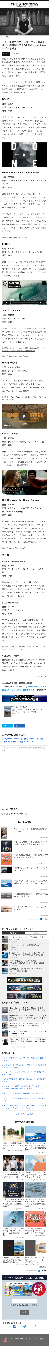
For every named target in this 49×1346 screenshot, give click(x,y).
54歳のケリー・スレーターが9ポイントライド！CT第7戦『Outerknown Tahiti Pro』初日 (28, 955)
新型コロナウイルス (28, 742)
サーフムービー (10, 742)
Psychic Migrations (22, 663)
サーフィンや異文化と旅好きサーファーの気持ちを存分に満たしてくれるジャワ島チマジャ (24, 1106)
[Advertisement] (24, 779)
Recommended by (34, 919)
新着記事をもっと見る (24, 1114)
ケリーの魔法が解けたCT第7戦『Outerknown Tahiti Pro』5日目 (26, 962)
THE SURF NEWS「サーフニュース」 (20, 1339)
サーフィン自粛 (37, 739)
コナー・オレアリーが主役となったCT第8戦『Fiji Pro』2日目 (24, 1099)
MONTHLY (13, 933)
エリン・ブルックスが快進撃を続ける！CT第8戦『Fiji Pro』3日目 (23, 1073)
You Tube (6, 37)
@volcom (6, 670)
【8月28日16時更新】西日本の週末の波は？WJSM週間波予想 (24, 1080)
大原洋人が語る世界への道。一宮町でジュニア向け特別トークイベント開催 (24, 1066)
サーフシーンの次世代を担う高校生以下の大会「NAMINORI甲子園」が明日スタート (20, 1087)
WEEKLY (36, 933)
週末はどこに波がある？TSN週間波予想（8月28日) (22, 1093)
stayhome (8, 739)
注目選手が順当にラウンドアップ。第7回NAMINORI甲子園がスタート (24, 1059)
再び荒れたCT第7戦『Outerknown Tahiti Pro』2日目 (26, 970)
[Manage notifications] (5, 1341)
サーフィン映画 (21, 739)
